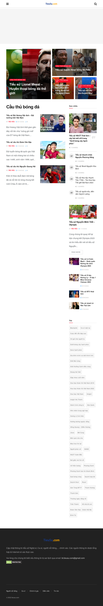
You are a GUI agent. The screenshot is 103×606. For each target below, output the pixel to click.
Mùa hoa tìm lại (75, 444)
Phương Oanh (89, 466)
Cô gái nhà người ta (77, 339)
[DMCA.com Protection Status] (13, 562)
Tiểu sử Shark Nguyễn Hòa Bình (85, 167)
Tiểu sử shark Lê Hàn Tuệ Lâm (86, 304)
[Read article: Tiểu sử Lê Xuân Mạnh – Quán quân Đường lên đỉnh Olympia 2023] (74, 261)
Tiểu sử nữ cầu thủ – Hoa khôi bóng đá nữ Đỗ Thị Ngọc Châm (62, 89)
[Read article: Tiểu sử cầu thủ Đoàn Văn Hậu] (52, 150)
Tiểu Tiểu (15, 98)
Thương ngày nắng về (78, 499)
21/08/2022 (20, 146)
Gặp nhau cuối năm (77, 377)
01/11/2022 (83, 98)
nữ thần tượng (75, 466)
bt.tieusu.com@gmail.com (73, 558)
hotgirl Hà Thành (76, 399)
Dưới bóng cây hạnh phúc (79, 344)
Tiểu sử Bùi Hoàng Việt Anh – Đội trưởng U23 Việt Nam (20, 116)
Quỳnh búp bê (90, 477)
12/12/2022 (60, 98)
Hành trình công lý (77, 405)
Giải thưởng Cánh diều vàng (80, 366)
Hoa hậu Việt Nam (76, 394)
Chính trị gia (34, 591)
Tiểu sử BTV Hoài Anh (87, 292)
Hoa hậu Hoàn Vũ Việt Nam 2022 (82, 388)
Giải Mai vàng (75, 361)
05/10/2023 (85, 286)
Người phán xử (75, 449)
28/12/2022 (60, 75)
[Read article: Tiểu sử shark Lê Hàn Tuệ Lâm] (74, 305)
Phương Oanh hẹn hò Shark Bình (82, 471)
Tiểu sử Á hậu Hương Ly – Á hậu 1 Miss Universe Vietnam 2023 (88, 278)
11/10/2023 (83, 229)
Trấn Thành (74, 504)
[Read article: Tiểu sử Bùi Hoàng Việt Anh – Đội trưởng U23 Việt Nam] (52, 123)
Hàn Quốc (90, 405)
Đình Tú (73, 515)
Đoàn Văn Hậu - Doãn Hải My (81, 510)
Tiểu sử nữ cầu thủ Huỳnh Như (85, 92)
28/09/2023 (85, 297)
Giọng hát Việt (75, 372)
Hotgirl (89, 394)
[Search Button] (95, 4)
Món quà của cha (76, 438)
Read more (77, 252)
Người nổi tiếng (78, 216)
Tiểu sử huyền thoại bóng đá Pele (72, 69)
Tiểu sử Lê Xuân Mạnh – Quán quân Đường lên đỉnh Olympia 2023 (87, 262)
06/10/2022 (20, 122)
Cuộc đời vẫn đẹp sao (78, 333)
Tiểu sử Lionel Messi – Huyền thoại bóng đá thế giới (27, 88)
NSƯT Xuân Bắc (76, 455)
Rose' (84, 482)
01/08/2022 (20, 170)
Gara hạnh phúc (76, 350)
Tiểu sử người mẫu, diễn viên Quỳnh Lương (84, 192)
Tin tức (56, 591)
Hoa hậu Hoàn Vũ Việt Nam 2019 (82, 383)
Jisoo (72, 432)
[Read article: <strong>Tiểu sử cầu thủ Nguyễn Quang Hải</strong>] (52, 174)
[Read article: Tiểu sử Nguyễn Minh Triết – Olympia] (83, 212)
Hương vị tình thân (77, 416)
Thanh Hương (90, 488)
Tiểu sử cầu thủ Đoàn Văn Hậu (19, 142)
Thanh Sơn (74, 493)
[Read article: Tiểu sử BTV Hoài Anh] (74, 294)
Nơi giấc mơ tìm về (77, 460)
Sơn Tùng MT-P (76, 488)
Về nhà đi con (87, 504)
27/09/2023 (85, 309)
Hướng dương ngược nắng (79, 421)
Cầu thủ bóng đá (17, 80)
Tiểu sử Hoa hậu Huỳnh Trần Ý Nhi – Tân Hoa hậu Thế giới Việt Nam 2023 (85, 180)
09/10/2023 (85, 270)
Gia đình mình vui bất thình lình (81, 355)
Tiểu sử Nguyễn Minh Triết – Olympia (82, 223)
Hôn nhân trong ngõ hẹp (79, 410)
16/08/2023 (23, 98)
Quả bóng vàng (75, 477)
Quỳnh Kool (74, 482)
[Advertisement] (51, 26)
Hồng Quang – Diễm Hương (80, 427)
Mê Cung (81, 432)
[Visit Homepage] (51, 3)
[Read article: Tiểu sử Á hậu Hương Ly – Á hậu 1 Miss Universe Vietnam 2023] (74, 277)
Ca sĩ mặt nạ (85, 328)
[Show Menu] (7, 4)
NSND (86, 449)
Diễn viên (46, 591)
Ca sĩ (23, 591)
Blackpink (73, 328)
